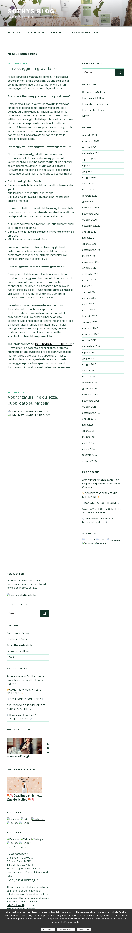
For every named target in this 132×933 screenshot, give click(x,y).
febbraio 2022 (89, 135)
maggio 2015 (89, 436)
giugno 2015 (88, 430)
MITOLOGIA (14, 32)
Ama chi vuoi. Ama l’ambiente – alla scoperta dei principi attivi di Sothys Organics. (101, 484)
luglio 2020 (88, 237)
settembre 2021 (91, 153)
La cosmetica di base (93, 110)
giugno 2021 (88, 171)
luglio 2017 (88, 286)
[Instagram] (114, 540)
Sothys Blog (31, 11)
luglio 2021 (88, 165)
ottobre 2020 (89, 219)
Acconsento (48, 929)
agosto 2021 (89, 159)
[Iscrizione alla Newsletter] (22, 595)
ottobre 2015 (89, 406)
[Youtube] (88, 543)
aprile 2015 (88, 443)
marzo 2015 (88, 449)
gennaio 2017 (89, 322)
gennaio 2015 (89, 461)
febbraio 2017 (89, 316)
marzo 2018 (88, 255)
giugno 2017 (88, 292)
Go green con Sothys (93, 92)
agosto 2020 (89, 231)
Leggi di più (84, 929)
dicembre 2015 (90, 394)
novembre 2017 (90, 262)
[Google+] (100, 543)
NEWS (85, 116)
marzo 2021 (88, 189)
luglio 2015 (88, 424)
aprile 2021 (88, 183)
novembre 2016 (90, 334)
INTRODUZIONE (36, 32)
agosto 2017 (89, 280)
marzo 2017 (88, 310)
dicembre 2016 (90, 328)
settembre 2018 (91, 249)
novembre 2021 (90, 141)
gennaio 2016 (89, 388)
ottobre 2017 (89, 268)
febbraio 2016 (89, 382)
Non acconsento (66, 929)
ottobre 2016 (89, 340)
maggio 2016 (89, 364)
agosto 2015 (89, 418)
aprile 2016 (88, 370)
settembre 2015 (91, 412)
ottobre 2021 (89, 147)
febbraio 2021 (89, 195)
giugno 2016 (88, 358)
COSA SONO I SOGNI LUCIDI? (101, 502)
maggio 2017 (89, 298)
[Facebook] (89, 540)
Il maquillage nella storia (95, 104)
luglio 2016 (88, 352)
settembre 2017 (91, 274)
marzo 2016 (88, 376)
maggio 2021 (89, 177)
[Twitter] (101, 540)
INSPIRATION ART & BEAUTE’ (53, 344)
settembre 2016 (91, 346)
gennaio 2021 (89, 201)
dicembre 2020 (90, 207)
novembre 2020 (91, 213)
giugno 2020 (89, 243)
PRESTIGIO (57, 32)
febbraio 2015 (89, 455)
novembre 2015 (90, 400)
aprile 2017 (88, 304)
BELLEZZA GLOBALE (83, 32)
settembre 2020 (91, 225)
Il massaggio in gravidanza (32, 68)
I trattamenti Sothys (93, 98)
